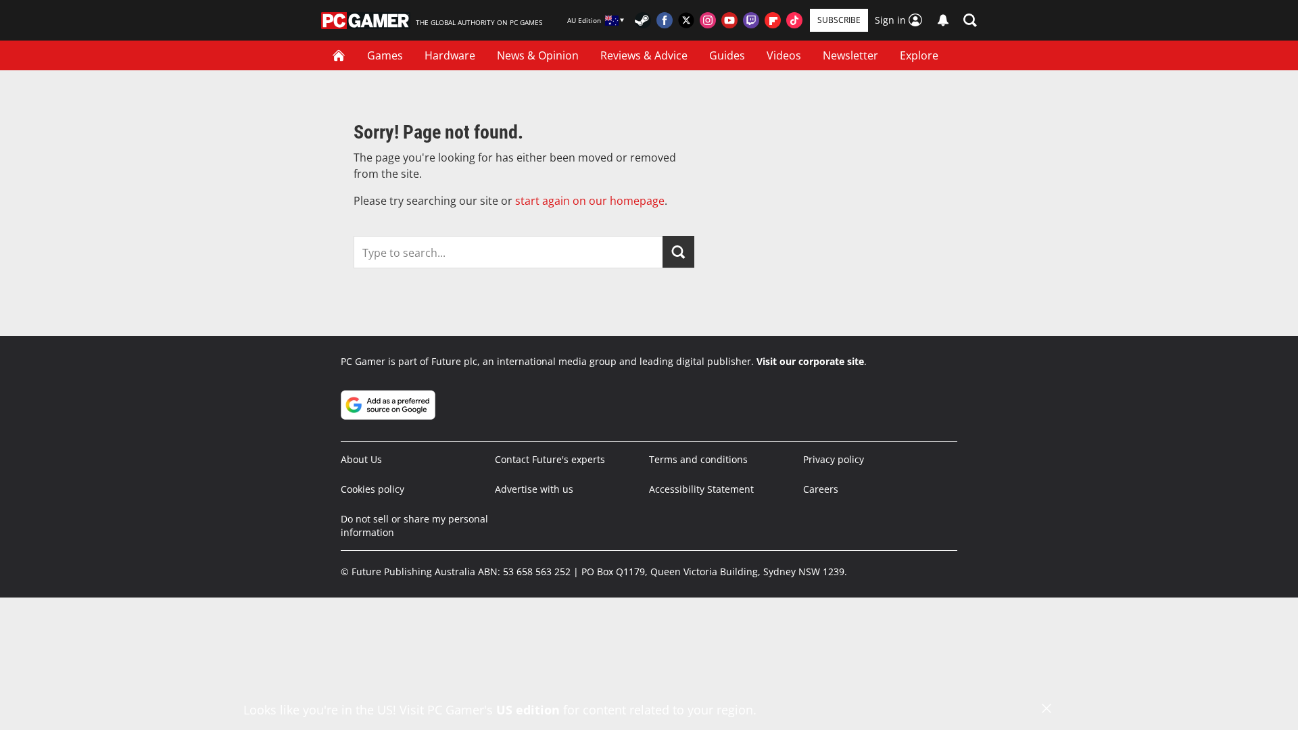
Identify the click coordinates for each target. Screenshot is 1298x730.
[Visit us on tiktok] (794, 20)
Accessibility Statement (701, 489)
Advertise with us (534, 489)
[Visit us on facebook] (664, 20)
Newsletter (850, 55)
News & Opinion (538, 55)
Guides (727, 55)
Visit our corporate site (810, 361)
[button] (970, 20)
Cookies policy (372, 489)
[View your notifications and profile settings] (943, 20)
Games (385, 55)
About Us (361, 459)
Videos (784, 55)
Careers (820, 489)
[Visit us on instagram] (708, 20)
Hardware (450, 55)
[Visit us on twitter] (686, 20)
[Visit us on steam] (643, 20)
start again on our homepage (590, 200)
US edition (528, 710)
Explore (919, 55)
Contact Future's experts (550, 459)
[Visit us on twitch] (751, 20)
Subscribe (839, 20)
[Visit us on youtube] (729, 20)
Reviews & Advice (644, 55)
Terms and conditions (698, 459)
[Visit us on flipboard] (773, 20)
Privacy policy (833, 459)
